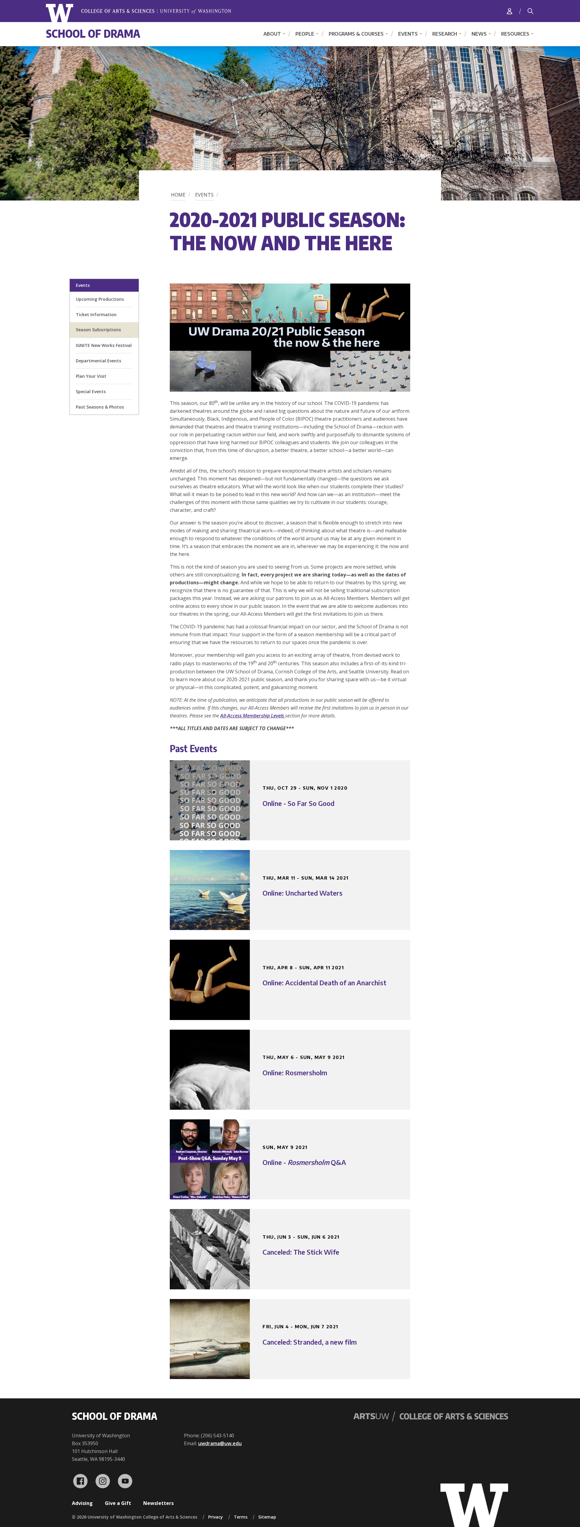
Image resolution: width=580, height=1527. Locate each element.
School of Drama (93, 33)
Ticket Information (96, 314)
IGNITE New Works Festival (104, 345)
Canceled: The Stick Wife (301, 1252)
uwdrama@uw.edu (220, 1443)
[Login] (509, 11)
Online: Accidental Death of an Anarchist (324, 982)
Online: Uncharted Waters (303, 893)
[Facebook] (80, 1481)
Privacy (215, 1517)
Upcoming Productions (100, 299)
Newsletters (158, 1503)
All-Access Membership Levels (252, 715)
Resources (515, 34)
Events (408, 34)
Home (178, 194)
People (304, 34)
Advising (82, 1503)
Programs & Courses (356, 34)
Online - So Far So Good (298, 803)
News (479, 34)
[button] (290, 390)
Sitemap (267, 1517)
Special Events (91, 391)
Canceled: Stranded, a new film (310, 1342)
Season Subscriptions (98, 329)
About (272, 34)
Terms (240, 1517)
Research (444, 34)
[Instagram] (102, 1481)
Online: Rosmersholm (295, 1072)
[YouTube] (125, 1481)
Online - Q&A (304, 1162)
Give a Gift (118, 1503)
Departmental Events (98, 361)
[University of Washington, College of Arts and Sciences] (138, 13)
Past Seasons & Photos (100, 407)
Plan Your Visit (91, 376)
